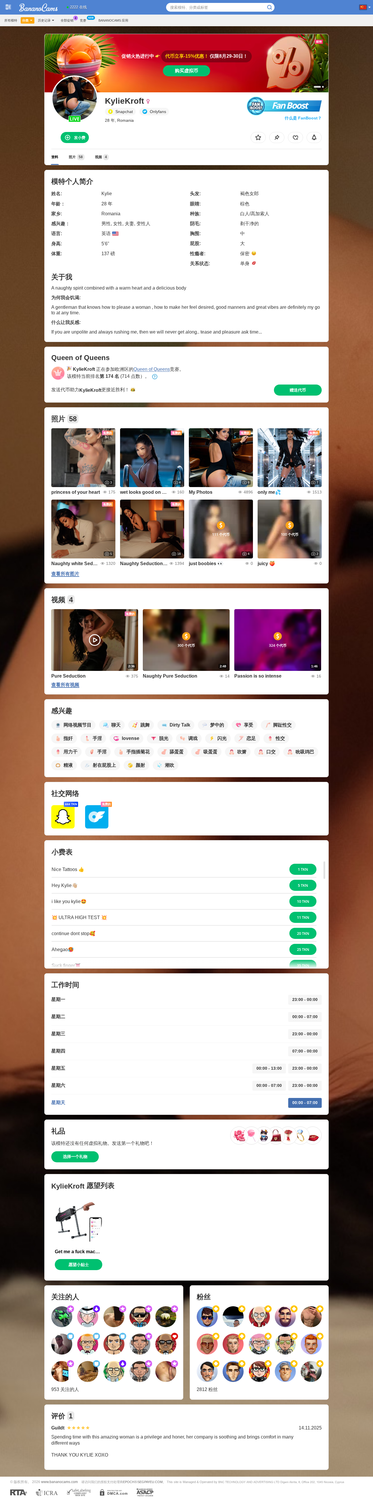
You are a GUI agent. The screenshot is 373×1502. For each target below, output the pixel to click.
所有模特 (10, 20)
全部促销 (67, 20)
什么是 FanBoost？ (303, 118)
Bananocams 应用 (113, 20)
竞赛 (83, 20)
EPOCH (128, 1482)
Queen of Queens (151, 369)
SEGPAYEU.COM (150, 1482)
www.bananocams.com (59, 1482)
